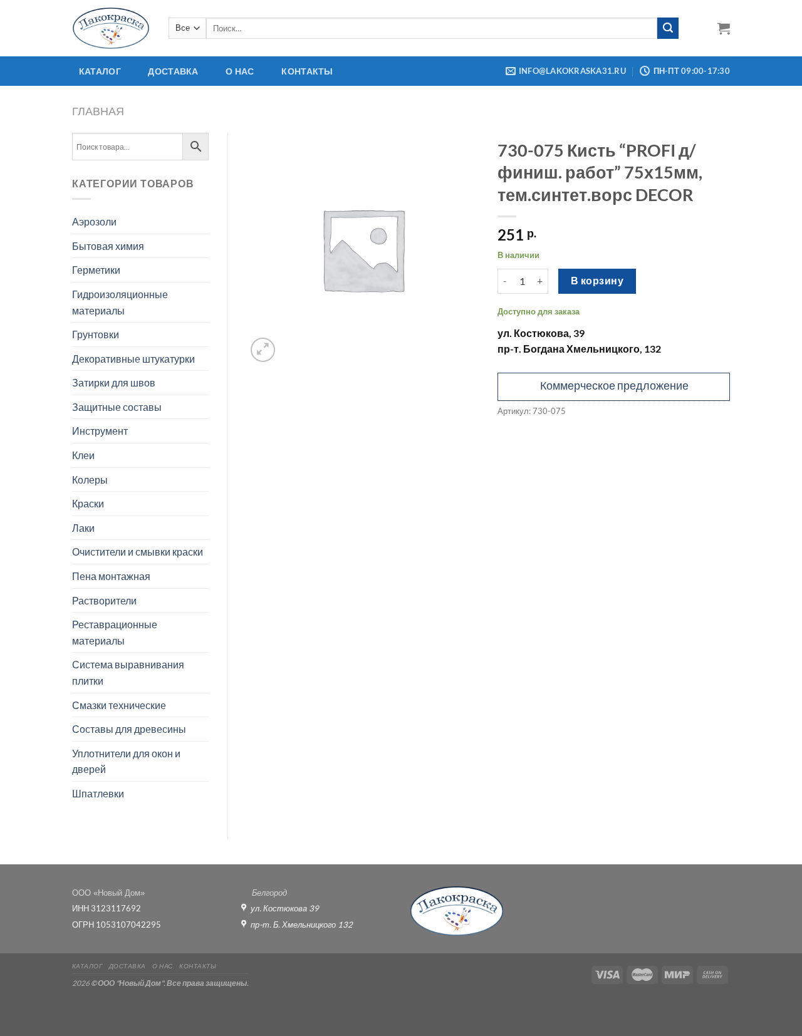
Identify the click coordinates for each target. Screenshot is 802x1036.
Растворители (104, 600)
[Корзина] (723, 28)
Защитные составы (117, 407)
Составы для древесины (129, 729)
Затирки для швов (113, 382)
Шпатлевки (98, 793)
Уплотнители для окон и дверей (126, 761)
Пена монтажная (111, 576)
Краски (88, 503)
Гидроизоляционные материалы (120, 302)
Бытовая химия (108, 246)
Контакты (307, 71)
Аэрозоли (94, 221)
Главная (98, 111)
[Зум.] (263, 350)
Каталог (100, 71)
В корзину (597, 280)
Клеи (83, 455)
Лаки (83, 528)
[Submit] (668, 28)
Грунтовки (95, 334)
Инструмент (100, 431)
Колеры (90, 479)
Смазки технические (119, 705)
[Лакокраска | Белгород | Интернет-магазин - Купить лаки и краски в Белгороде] (111, 28)
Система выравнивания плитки (128, 672)
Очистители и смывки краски (137, 551)
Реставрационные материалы (114, 632)
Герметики (96, 270)
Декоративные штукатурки (133, 359)
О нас (240, 71)
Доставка (173, 71)
